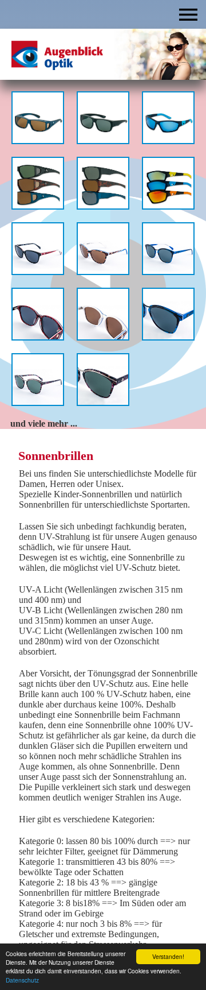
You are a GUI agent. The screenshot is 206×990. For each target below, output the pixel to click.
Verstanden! (168, 956)
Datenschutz (22, 980)
